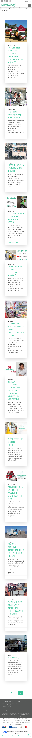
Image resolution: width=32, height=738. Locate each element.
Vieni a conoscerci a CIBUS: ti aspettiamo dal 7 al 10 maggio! (16, 271)
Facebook (4, 706)
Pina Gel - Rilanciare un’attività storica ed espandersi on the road (16, 549)
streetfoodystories (13, 242)
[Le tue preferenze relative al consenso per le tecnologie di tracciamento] (29, 735)
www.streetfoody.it (6, 705)
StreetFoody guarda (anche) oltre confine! (14, 114)
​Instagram (8, 706)
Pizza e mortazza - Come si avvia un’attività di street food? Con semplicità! (15, 607)
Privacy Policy (25, 716)
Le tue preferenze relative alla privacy (17, 732)
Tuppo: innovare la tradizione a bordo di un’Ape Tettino (16, 167)
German (19, 710)
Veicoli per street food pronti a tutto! (15, 441)
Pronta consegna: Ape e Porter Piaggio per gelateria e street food (15, 492)
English (15, 710)
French (23, 710)
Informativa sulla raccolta (11, 736)
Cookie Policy (17, 716)
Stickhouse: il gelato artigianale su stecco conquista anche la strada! (16, 329)
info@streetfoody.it (12, 703)
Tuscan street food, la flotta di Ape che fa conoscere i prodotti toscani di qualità (15, 55)
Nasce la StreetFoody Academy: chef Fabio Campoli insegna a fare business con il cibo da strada (14, 390)
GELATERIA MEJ (13, 657)
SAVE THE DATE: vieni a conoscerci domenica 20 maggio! (16, 218)
